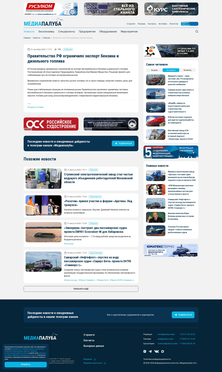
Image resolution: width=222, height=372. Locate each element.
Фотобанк (163, 24)
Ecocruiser (69, 244)
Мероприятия (129, 31)
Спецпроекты (66, 31)
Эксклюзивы (46, 31)
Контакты (152, 24)
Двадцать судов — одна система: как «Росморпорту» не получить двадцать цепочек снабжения (181, 80)
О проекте (131, 24)
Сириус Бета (103, 280)
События (46, 38)
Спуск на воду (71, 280)
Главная (27, 38)
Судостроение (96, 253)
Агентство (174, 24)
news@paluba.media (166, 334)
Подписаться (185, 315)
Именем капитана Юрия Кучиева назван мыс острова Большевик (181, 216)
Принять (25, 365)
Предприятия (87, 31)
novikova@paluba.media (168, 344)
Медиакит (88, 359)
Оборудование (108, 31)
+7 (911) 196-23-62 (187, 334)
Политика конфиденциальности (157, 359)
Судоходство (95, 197)
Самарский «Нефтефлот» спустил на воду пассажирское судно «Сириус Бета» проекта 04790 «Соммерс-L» (97, 261)
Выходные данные (94, 345)
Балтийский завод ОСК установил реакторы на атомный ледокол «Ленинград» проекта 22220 (180, 134)
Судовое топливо (36, 107)
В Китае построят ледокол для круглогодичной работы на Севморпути (181, 120)
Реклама (141, 24)
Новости (29, 31)
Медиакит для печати (93, 363)
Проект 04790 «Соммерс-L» (122, 280)
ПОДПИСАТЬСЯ (125, 143)
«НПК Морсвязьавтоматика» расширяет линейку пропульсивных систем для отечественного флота (181, 190)
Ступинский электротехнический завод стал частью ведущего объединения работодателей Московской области (98, 178)
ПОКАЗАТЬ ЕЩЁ (81, 289)
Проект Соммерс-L (87, 280)
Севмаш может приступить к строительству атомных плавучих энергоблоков (181, 93)
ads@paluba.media (165, 339)
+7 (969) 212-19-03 (187, 339)
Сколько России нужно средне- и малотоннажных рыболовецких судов (180, 229)
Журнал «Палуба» (186, 24)
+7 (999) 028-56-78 (187, 344)
